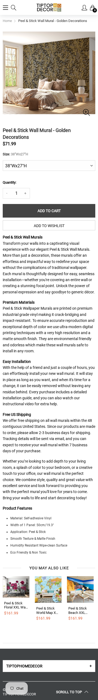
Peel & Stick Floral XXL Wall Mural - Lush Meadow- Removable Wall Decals (15, 605)
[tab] (49, 666)
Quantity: (9, 182)
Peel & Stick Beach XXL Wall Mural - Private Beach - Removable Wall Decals (79, 610)
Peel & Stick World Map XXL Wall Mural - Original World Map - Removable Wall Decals (48, 610)
